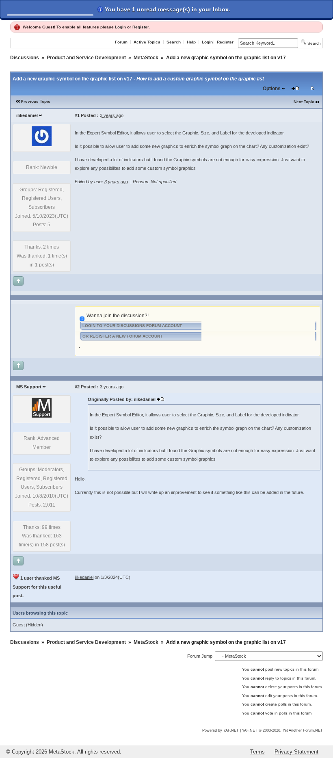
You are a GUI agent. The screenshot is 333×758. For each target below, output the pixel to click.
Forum (121, 42)
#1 (77, 115)
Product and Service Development (86, 58)
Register (140, 27)
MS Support (28, 386)
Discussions (24, 58)
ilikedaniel (27, 115)
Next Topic (304, 102)
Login (120, 27)
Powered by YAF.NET (220, 730)
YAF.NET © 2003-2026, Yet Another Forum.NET (282, 730)
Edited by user (89, 181)
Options (272, 88)
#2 (77, 386)
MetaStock (146, 58)
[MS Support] (42, 416)
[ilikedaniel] (42, 144)
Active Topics (147, 42)
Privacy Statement (296, 752)
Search (173, 42)
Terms (257, 752)
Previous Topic (35, 101)
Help (191, 42)
